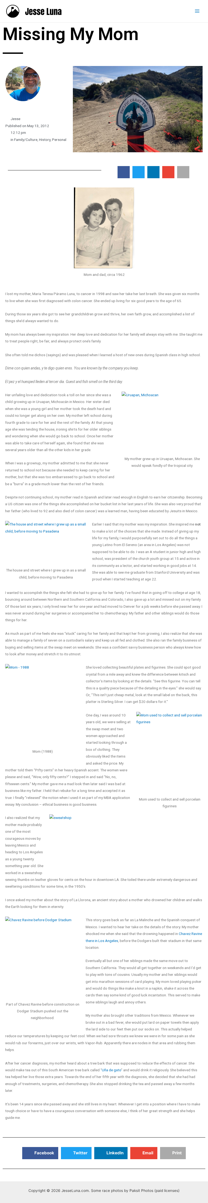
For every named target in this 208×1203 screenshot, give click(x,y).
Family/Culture (25, 139)
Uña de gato (111, 1070)
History (44, 139)
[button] (124, 172)
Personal (59, 139)
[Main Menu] (197, 11)
